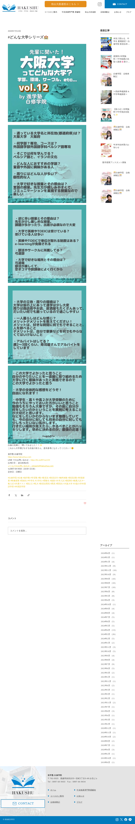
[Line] (130, 819)
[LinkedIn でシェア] (22, 495)
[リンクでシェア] (28, 495)
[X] (121, 819)
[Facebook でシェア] (9, 495)
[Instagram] (99, 4)
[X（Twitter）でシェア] (15, 495)
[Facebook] (126, 819)
